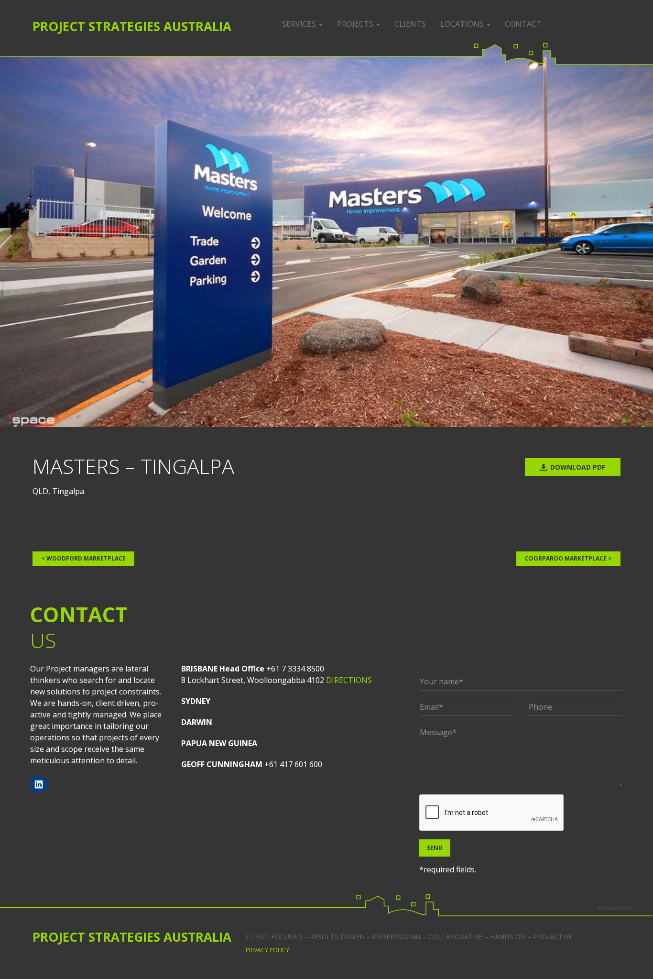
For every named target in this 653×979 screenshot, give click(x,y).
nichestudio (615, 908)
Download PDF (577, 467)
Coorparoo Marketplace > (568, 558)
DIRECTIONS (349, 680)
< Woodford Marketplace (83, 558)
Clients (410, 24)
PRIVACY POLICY (267, 950)
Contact (523, 24)
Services (300, 24)
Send (435, 848)
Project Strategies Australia (132, 26)
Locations (463, 24)
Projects (356, 24)
